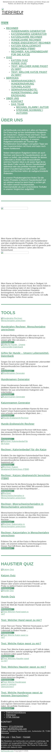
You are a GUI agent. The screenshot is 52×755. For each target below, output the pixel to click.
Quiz (9, 57)
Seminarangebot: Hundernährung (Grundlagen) (23, 83)
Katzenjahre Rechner (26, 36)
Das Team (17, 104)
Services (12, 77)
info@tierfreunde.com (17, 729)
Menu (4, 23)
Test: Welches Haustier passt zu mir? (23, 666)
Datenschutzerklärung (16, 712)
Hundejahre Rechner (26, 39)
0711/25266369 (16, 726)
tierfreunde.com (7, 751)
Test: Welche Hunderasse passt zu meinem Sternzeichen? (21, 694)
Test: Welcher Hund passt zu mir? (21, 620)
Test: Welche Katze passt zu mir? (21, 643)
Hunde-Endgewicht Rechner (31, 42)
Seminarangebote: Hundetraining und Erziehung (24, 92)
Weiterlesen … (7, 342)
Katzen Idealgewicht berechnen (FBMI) (26, 47)
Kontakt (17, 101)
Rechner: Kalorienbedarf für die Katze (29, 53)
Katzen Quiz (19, 60)
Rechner (12, 28)
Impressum (11, 715)
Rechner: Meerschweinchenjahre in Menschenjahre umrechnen (22, 505)
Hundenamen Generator (28, 31)
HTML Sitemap (12, 717)
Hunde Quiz (19, 63)
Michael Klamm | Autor (32, 107)
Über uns (12, 98)
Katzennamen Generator (29, 34)
